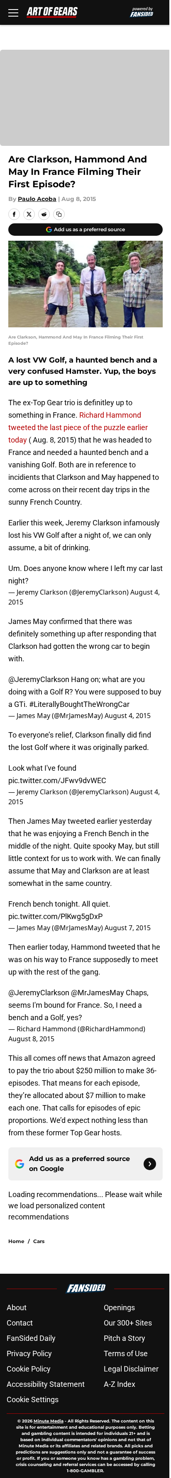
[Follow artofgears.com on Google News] (150, 1164)
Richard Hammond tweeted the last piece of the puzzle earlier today (78, 427)
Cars (38, 1241)
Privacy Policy (29, 1353)
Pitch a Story (124, 1338)
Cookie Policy (29, 1368)
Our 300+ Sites (128, 1322)
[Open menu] (13, 12)
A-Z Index (119, 1384)
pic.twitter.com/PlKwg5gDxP (55, 916)
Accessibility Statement (46, 1384)
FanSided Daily (31, 1338)
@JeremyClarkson (38, 679)
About (17, 1307)
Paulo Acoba (37, 199)
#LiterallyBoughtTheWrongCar (79, 704)
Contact (20, 1322)
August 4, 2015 (128, 715)
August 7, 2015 (128, 927)
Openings (119, 1307)
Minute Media (49, 1421)
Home (16, 1241)
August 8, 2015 (31, 1038)
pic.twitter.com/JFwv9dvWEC (57, 780)
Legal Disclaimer (131, 1368)
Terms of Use (126, 1353)
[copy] (59, 214)
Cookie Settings (33, 1399)
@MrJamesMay (97, 992)
